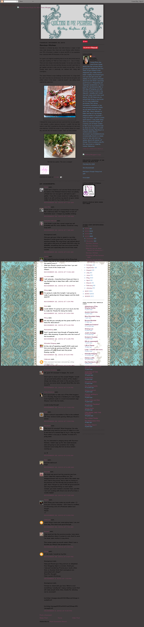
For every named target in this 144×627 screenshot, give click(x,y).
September (90, 267)
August (89, 270)
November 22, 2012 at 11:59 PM (59, 421)
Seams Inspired (90, 390)
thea (45, 306)
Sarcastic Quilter (91, 382)
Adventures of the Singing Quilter (91, 307)
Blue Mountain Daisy (92, 316)
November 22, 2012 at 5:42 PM (59, 325)
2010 (87, 293)
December (90, 238)
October (89, 265)
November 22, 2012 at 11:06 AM (59, 272)
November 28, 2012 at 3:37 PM (58, 556)
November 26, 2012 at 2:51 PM (58, 547)
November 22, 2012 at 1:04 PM (58, 301)
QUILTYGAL (89, 377)
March (88, 283)
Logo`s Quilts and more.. (94, 349)
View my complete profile (93, 148)
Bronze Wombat (90, 320)
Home (60, 618)
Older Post (76, 618)
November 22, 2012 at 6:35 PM (59, 339)
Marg (46, 290)
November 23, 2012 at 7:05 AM (59, 495)
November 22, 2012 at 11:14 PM (58, 387)
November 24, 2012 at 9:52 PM (59, 515)
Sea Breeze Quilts (91, 386)
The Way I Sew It (90, 425)
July (88, 272)
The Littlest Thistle (91, 418)
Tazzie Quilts (89, 408)
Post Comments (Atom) (58, 621)
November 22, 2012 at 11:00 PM (59, 365)
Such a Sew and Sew (92, 400)
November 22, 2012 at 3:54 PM (59, 313)
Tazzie (46, 500)
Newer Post (44, 618)
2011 (87, 291)
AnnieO (46, 531)
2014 (87, 231)
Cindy (46, 551)
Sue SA (47, 471)
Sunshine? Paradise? (92, 404)
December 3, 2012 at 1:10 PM (58, 578)
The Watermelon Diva (92, 421)
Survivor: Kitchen (92, 243)
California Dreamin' (91, 324)
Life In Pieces (89, 345)
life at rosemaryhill (91, 341)
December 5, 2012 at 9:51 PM (58, 611)
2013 (87, 233)
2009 (87, 296)
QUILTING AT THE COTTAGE (91, 372)
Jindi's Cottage (90, 333)
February (89, 285)
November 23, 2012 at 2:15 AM (58, 455)
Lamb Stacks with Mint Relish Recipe (59, 118)
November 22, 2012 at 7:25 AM (59, 216)
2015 (87, 228)
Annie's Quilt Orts (91, 312)
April (88, 280)
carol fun (47, 207)
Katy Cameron (49, 392)
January (89, 288)
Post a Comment (46, 615)
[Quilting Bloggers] (92, 154)
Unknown (47, 359)
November (90, 241)
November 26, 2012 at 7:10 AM (58, 527)
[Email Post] (60, 177)
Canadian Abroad (50, 220)
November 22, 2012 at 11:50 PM (59, 407)
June (88, 275)
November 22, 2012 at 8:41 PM (58, 355)
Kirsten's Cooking (50, 370)
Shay (93, 56)
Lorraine (47, 276)
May (88, 278)
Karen (46, 187)
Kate (45, 412)
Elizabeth (47, 425)
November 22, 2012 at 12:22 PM (59, 286)
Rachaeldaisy (48, 329)
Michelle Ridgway (50, 343)
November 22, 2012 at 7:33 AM (59, 230)
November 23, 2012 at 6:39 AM (59, 467)
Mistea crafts (89, 358)
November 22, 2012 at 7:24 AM (59, 202)
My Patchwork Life (91, 362)
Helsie (46, 256)
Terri (45, 460)
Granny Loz (89, 329)
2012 (87, 236)
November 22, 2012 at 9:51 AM (58, 252)
